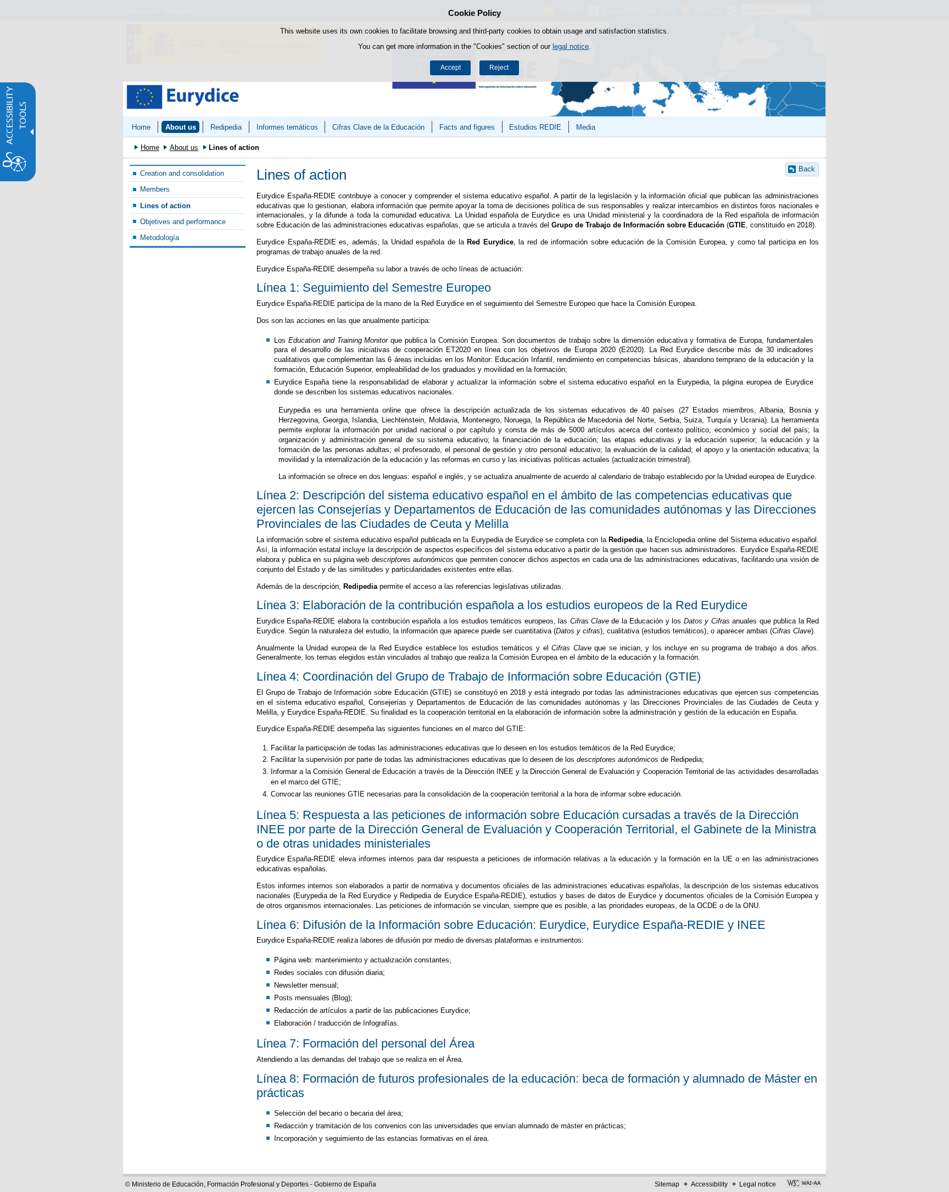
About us (180, 127)
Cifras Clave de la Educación (378, 127)
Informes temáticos (287, 127)
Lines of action (165, 206)
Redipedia (226, 127)
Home (141, 127)
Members (155, 189)
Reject (499, 67)
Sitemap (667, 1184)
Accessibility (709, 1184)
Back (807, 169)
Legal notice (757, 1184)
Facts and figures (467, 127)
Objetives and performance (183, 222)
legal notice (570, 46)
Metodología (159, 237)
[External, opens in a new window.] (804, 1184)
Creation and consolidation (182, 173)
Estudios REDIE (535, 127)
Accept (450, 67)
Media (585, 127)
